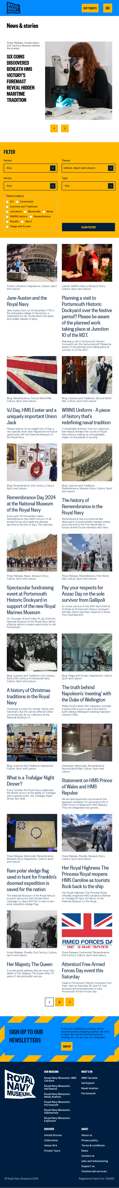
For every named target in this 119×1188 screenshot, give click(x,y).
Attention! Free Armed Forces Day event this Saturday (83, 969)
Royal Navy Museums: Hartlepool (57, 1087)
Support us (88, 1166)
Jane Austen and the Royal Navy (27, 300)
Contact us (87, 1155)
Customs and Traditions (23, 206)
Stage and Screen (20, 226)
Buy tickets (90, 8)
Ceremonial (26, 201)
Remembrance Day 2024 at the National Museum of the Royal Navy (31, 502)
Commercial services (94, 1171)
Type (65, 178)
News (84, 1150)
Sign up (67, 1046)
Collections (51, 1140)
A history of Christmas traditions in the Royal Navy (28, 695)
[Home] (14, 8)
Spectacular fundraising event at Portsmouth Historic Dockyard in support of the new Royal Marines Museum (31, 598)
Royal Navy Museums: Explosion (57, 1119)
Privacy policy (89, 1140)
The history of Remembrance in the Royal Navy (82, 505)
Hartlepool (87, 1083)
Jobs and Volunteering (94, 1161)
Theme (66, 160)
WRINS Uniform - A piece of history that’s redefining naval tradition (86, 415)
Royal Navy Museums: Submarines (57, 1111)
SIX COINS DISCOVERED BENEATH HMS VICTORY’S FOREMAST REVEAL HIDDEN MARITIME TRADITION (21, 78)
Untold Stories (53, 1135)
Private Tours (52, 1150)
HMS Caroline (89, 1077)
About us (86, 1135)
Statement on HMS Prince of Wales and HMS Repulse (87, 785)
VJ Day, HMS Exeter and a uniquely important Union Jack (32, 415)
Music (50, 211)
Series (8, 178)
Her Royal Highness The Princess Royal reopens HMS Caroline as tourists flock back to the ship (86, 875)
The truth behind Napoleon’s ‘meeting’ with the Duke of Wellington (86, 692)
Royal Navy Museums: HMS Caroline (60, 1079)
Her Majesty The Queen (29, 963)
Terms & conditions (93, 1145)
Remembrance (42, 216)
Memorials (34, 211)
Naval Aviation (89, 1088)
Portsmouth (88, 1093)
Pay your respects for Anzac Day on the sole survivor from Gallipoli (83, 592)
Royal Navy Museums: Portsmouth (57, 1103)
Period (8, 160)
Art (12, 201)
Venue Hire (50, 1145)
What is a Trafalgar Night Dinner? (30, 779)
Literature (16, 211)
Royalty (14, 221)
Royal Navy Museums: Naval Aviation (57, 1095)
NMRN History (18, 216)
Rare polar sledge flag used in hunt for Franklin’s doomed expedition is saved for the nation (32, 878)
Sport (28, 221)
